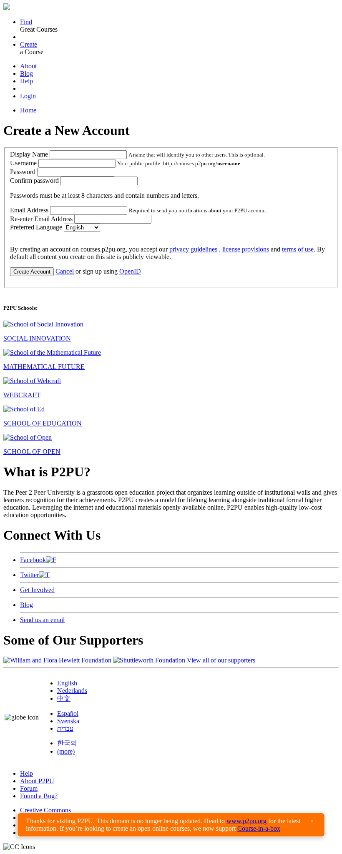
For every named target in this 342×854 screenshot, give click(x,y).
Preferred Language (36, 227)
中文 (63, 698)
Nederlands (72, 690)
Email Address (29, 210)
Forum (29, 788)
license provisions (245, 249)
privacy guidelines (193, 249)
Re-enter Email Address (41, 218)
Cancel (64, 271)
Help (26, 81)
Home (28, 110)
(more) (66, 751)
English (67, 683)
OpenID (130, 271)
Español (67, 713)
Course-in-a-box (258, 828)
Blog (26, 73)
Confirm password (34, 180)
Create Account (31, 272)
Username (23, 163)
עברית (65, 728)
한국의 (67, 743)
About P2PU (37, 780)
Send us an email (42, 619)
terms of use (298, 249)
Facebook (33, 559)
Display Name (29, 154)
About (28, 66)
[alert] (171, 824)
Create (28, 44)
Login (28, 96)
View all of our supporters (221, 660)
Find (26, 21)
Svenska (68, 721)
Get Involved (37, 589)
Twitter (29, 574)
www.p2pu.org (246, 820)
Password (22, 171)
